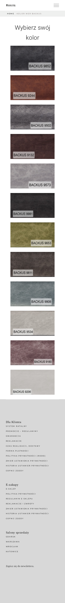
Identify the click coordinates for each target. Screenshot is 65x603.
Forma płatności (17, 451)
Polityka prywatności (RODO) (26, 456)
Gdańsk (11, 537)
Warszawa (13, 542)
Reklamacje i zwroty (20, 504)
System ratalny (16, 426)
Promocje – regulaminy (22, 431)
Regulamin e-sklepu (19, 499)
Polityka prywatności (21, 494)
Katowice (12, 551)
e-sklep (11, 489)
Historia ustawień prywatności (27, 466)
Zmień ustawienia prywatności (27, 461)
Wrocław (12, 546)
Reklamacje (14, 441)
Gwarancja (13, 436)
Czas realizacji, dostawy (23, 446)
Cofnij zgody (15, 471)
